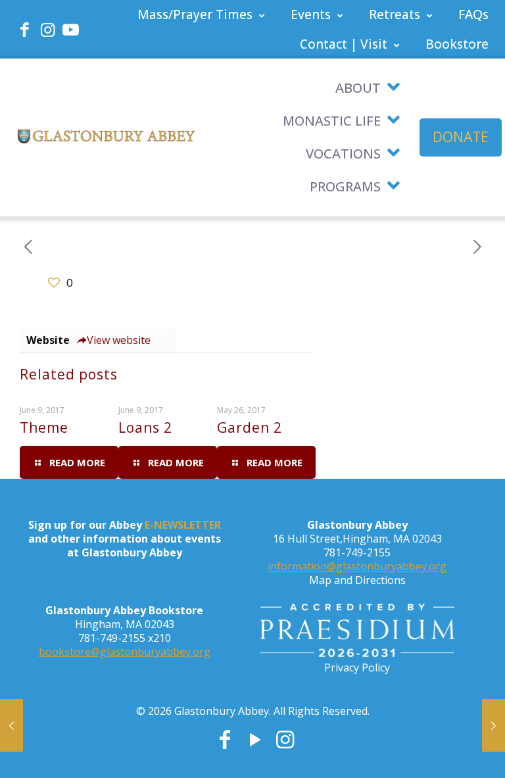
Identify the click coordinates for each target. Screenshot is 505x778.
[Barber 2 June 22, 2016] (11, 725)
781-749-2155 (357, 552)
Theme (44, 427)
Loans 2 (145, 427)
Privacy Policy (357, 667)
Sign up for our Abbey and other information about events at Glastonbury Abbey (124, 539)
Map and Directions (357, 580)
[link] (357, 632)
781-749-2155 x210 (124, 638)
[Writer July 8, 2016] (493, 725)
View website (119, 340)
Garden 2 (249, 427)
